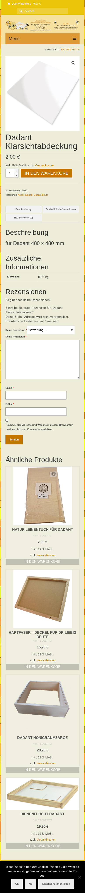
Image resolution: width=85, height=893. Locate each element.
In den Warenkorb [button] (43, 561)
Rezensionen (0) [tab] (23, 217)
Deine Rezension (15, 336)
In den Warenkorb (46, 173)
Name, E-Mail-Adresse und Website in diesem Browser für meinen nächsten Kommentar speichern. (40, 427)
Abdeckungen (25, 195)
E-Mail (9, 404)
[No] (79, 877)
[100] (42, 93)
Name (9, 388)
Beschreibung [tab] (23, 209)
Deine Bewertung (16, 330)
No (30, 883)
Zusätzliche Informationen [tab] (61, 209)
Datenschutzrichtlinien (56, 883)
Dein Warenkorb (26, 3)
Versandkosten (44, 165)
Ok (17, 883)
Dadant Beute (70, 49)
